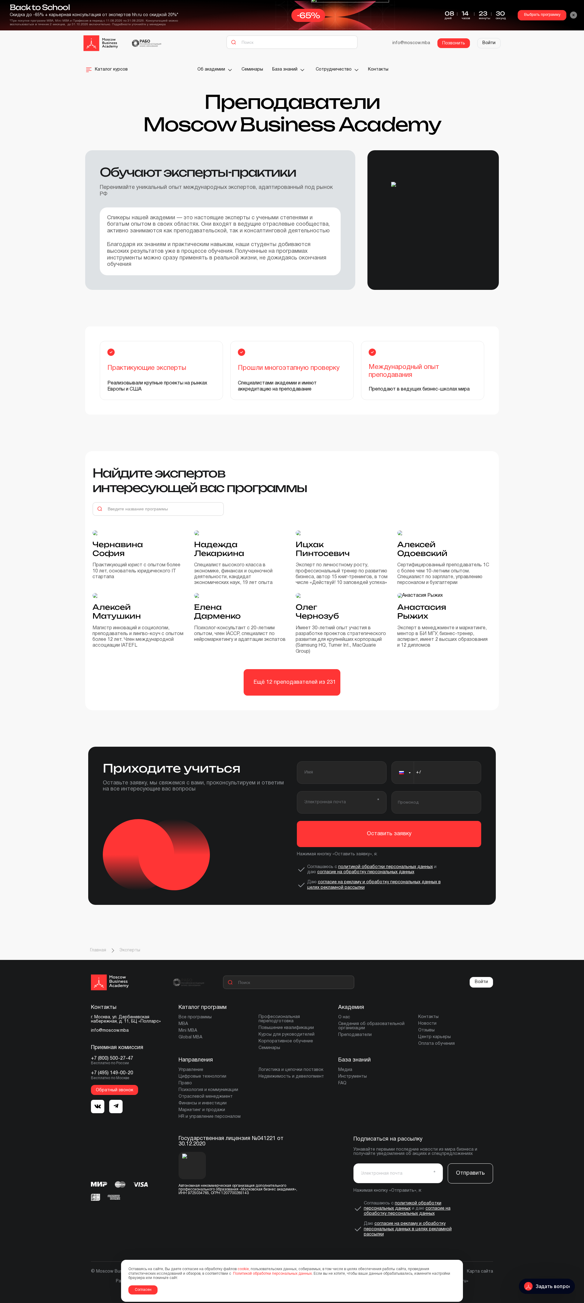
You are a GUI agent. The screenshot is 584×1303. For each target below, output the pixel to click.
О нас (344, 1017)
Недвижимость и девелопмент (291, 1077)
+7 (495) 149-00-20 (112, 1073)
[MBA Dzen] (116, 1106)
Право (185, 1083)
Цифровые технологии (202, 1077)
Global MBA (190, 1037)
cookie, (244, 1269)
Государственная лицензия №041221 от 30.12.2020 (231, 1141)
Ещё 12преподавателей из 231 (295, 682)
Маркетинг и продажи (202, 1110)
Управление (191, 1070)
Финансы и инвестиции (203, 1103)
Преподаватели (355, 1035)
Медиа (345, 1070)
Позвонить (453, 43)
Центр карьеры (434, 1037)
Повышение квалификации (286, 1028)
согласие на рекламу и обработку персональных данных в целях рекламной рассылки (408, 1229)
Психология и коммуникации (208, 1090)
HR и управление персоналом (210, 1117)
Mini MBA (188, 1031)
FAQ (342, 1083)
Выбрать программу (542, 15)
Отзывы (426, 1030)
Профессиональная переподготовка (279, 1019)
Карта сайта (480, 1271)
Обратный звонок (114, 1090)
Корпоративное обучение (286, 1041)
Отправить (470, 1173)
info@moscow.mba (411, 43)
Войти (488, 43)
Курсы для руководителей (287, 1035)
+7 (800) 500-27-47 (112, 1058)
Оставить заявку (389, 833)
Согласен (143, 1289)
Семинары (252, 69)
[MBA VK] (97, 1106)
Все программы (195, 1017)
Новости (427, 1024)
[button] (403, 773)
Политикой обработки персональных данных (272, 1273)
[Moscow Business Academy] (100, 43)
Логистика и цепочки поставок (291, 1070)
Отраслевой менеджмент (206, 1097)
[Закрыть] (573, 15)
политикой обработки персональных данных (385, 867)
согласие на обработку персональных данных (365, 872)
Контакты (378, 69)
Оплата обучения (436, 1044)
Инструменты (352, 1077)
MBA (183, 1024)
